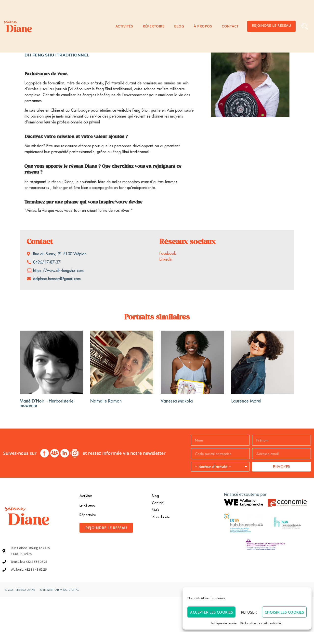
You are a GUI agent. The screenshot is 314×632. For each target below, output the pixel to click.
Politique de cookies (224, 623)
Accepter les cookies (211, 612)
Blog (179, 26)
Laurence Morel (246, 401)
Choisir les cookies (284, 612)
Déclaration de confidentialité (260, 623)
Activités (124, 26)
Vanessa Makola (177, 401)
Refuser (249, 612)
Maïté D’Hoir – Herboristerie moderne (47, 403)
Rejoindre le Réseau (271, 25)
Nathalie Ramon (106, 401)
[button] (305, 26)
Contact (230, 26)
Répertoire (153, 26)
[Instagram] (74, 453)
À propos (203, 26)
